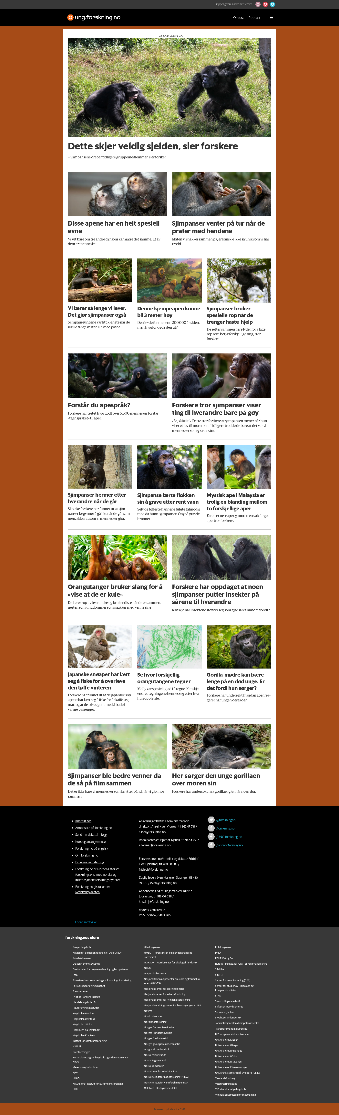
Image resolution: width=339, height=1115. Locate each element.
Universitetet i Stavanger (228, 1061)
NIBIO (76, 1078)
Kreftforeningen (81, 1052)
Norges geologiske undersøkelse (162, 1043)
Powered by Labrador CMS (169, 1109)
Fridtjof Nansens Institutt (86, 996)
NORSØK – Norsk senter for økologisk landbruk (170, 962)
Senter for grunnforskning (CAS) (232, 980)
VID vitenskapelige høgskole (230, 1089)
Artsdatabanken (82, 958)
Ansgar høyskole (82, 947)
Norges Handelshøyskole (158, 1032)
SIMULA (219, 969)
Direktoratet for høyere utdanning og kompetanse (100, 969)
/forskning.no (225, 828)
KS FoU (77, 1046)
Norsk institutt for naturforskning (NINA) (166, 1076)
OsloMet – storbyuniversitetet (160, 1088)
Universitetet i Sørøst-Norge (231, 1067)
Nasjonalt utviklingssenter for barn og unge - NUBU (172, 1005)
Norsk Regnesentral (155, 1060)
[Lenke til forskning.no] (145, 16)
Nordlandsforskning (155, 1021)
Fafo (75, 974)
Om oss (238, 17)
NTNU (147, 968)
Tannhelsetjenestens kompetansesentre (237, 1023)
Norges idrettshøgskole (157, 1049)
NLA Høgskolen (152, 947)
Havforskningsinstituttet (86, 1007)
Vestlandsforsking (225, 1078)
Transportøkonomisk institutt (231, 1028)
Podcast (254, 17)
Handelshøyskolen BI (84, 1002)
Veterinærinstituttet (226, 1083)
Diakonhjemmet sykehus (86, 963)
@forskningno (225, 820)
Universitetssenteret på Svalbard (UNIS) (237, 1072)
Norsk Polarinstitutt (155, 1054)
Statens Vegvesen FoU (227, 1001)
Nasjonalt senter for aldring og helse (164, 988)
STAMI (218, 995)
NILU (75, 1089)
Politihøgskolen (223, 947)
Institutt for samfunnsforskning (90, 1040)
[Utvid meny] (271, 17)
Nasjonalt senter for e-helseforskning (164, 994)
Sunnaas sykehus (224, 1012)
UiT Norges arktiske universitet (232, 1034)
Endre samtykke (86, 922)
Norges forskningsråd (156, 1038)
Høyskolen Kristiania (84, 1035)
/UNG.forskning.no (229, 837)
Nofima (148, 1010)
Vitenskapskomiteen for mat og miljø (235, 1094)
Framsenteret (80, 991)
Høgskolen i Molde (83, 1013)
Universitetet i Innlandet (228, 1050)
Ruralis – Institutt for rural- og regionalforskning (241, 963)
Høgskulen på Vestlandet (86, 1029)
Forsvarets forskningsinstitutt (89, 985)
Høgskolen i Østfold (84, 1018)
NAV (75, 1072)
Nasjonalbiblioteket (155, 973)
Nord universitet (153, 1016)
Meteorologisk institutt (85, 1067)
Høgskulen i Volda (83, 1024)
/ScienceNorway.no (229, 845)
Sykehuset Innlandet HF (228, 1017)
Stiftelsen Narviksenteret (229, 1006)
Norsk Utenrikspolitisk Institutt (161, 1071)
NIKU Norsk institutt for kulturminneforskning (98, 1083)
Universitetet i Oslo (226, 1056)
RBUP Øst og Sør (224, 958)
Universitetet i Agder (226, 1039)
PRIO (218, 952)
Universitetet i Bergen (227, 1045)
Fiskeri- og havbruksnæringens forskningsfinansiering (102, 980)
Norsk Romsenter (154, 1065)
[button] (258, 4)
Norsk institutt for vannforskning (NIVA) (166, 1082)
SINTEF (219, 974)
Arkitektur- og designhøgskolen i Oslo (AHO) (97, 952)
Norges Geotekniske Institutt (159, 1027)
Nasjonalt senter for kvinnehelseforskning (167, 999)
